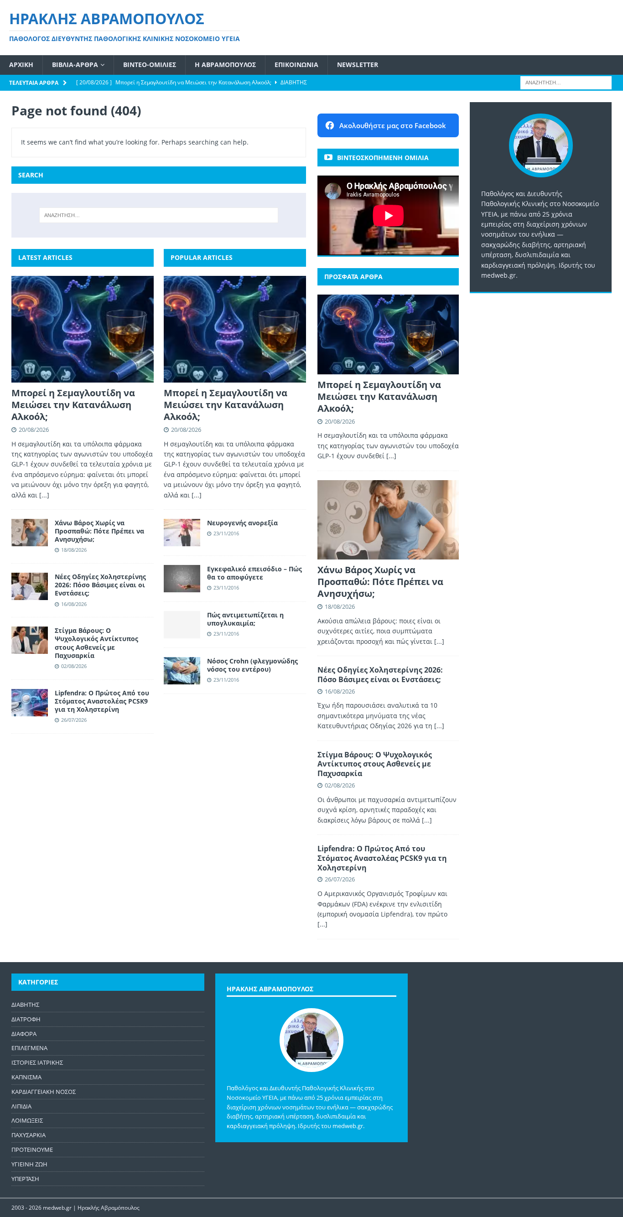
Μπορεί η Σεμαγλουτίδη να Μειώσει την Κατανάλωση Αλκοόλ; (73, 405)
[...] (44, 495)
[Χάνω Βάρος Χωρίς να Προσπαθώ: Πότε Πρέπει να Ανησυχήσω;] (29, 532)
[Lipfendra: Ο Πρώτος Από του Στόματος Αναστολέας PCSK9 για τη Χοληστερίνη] (29, 702)
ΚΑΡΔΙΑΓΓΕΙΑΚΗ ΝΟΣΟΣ (43, 1092)
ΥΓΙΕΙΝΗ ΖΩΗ (29, 1164)
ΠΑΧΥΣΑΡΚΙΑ (28, 1135)
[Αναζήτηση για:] (566, 82)
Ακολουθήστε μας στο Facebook (392, 125)
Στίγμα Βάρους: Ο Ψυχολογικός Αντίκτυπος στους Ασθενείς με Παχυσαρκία (96, 643)
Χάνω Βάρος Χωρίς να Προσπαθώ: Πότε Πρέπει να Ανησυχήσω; (99, 531)
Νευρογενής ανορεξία (242, 522)
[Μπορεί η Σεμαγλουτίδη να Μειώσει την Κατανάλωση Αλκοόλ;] (82, 329)
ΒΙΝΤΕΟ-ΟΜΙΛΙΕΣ (149, 64)
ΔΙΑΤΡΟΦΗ (26, 1019)
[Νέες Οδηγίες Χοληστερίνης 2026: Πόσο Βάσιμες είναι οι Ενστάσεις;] (29, 586)
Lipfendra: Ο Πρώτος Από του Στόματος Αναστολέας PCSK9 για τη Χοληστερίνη (102, 701)
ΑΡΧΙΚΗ (21, 64)
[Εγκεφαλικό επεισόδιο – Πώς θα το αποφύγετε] (182, 578)
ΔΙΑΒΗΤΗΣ (25, 1004)
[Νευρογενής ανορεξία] (182, 532)
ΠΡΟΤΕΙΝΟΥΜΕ (32, 1149)
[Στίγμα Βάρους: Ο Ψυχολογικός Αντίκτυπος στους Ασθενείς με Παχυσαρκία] (29, 640)
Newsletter (357, 64)
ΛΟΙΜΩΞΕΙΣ (27, 1120)
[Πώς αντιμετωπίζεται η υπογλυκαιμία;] (182, 624)
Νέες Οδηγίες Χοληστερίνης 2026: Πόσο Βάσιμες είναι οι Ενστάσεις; (100, 584)
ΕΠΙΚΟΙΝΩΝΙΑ (296, 64)
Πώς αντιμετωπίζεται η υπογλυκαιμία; (245, 619)
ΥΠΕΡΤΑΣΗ (25, 1179)
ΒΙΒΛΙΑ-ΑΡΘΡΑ (75, 64)
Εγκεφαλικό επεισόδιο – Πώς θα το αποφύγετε (254, 572)
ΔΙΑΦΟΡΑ (23, 1034)
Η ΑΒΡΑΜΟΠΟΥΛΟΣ (225, 64)
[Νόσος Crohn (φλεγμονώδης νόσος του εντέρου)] (182, 670)
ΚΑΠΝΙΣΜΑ (26, 1077)
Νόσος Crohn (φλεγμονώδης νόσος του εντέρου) (252, 665)
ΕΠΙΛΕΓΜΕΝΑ (29, 1048)
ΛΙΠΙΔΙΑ (21, 1106)
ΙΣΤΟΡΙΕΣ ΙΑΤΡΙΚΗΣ (37, 1062)
